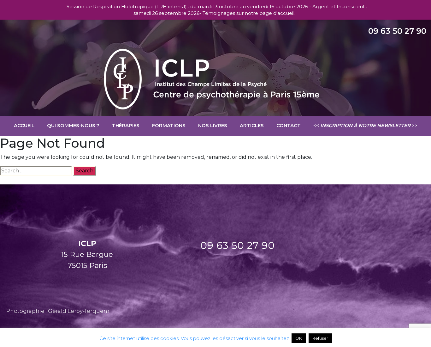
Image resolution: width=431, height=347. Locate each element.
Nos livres (212, 125)
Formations (169, 125)
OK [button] (298, 338)
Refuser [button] (320, 338)
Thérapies (125, 125)
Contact (288, 125)
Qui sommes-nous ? (73, 125)
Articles (252, 125)
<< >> (365, 125)
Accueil (24, 125)
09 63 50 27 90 (397, 31)
